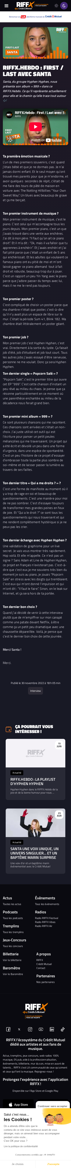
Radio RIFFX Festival (46, 918)
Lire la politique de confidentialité (21, 1146)
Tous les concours (13, 946)
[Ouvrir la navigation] (6, 5)
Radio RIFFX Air (43, 926)
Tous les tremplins (13, 932)
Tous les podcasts (13, 918)
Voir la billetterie (12, 960)
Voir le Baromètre (13, 974)
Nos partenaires (45, 982)
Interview (35, 691)
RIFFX (39, 960)
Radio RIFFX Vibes (45, 922)
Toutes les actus (12, 904)
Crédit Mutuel (44, 964)
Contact (40, 968)
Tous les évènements (47, 904)
